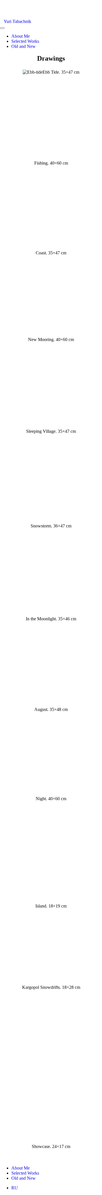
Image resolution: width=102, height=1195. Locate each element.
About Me (20, 36)
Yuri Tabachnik (17, 21)
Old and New (23, 46)
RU (14, 1187)
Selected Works (25, 41)
